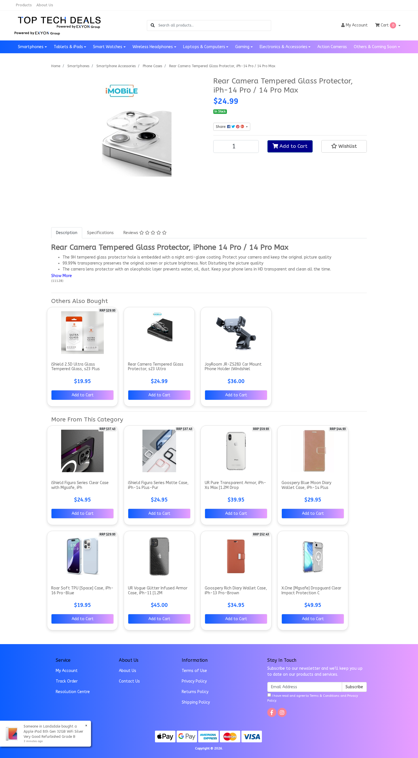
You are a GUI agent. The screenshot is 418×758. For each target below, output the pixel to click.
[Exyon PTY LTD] (59, 21)
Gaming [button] (242, 46)
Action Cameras (332, 46)
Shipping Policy (196, 702)
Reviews (131, 232)
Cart (387, 25)
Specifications (100, 232)
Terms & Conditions (325, 696)
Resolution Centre (73, 691)
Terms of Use (194, 670)
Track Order (67, 681)
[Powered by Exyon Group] (37, 32)
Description (66, 232)
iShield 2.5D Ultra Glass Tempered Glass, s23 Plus (75, 367)
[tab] (66, 232)
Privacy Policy (194, 681)
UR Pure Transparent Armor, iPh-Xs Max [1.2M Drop (235, 485)
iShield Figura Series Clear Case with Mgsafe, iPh (80, 485)
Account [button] (357, 25)
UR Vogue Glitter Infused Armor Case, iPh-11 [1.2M (157, 590)
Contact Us (129, 681)
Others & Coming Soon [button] (375, 46)
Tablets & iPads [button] (68, 46)
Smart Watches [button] (107, 46)
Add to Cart (292, 146)
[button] (344, 146)
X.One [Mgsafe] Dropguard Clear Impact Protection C (311, 590)
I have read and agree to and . (312, 698)
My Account (67, 670)
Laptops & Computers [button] (204, 46)
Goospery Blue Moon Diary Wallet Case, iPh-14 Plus (306, 485)
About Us (44, 5)
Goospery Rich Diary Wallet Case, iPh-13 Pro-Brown (236, 590)
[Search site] (152, 25)
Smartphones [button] (31, 46)
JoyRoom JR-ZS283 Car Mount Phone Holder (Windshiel (233, 367)
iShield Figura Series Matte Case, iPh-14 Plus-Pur (158, 485)
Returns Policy (195, 691)
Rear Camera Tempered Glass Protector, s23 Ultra (155, 367)
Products (24, 5)
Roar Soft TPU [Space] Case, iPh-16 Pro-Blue (82, 590)
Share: (221, 127)
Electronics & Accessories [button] (283, 46)
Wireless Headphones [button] (153, 46)
